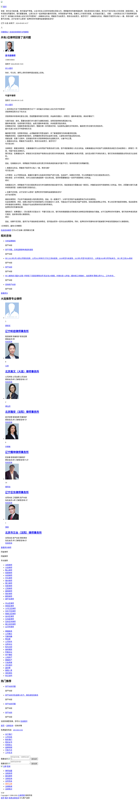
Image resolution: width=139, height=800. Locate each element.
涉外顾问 (8, 665)
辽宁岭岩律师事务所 (17, 331)
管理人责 (8, 670)
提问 (5, 7)
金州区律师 (9, 616)
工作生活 (8, 753)
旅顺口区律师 (10, 614)
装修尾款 (8, 649)
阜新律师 (8, 586)
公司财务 (8, 642)
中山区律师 (9, 603)
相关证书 (8, 742)
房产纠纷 (8, 267)
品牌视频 (8, 747)
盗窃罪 (7, 668)
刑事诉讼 (8, 652)
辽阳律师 (8, 588)
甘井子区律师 (10, 611)
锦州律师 (8, 581)
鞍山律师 (8, 570)
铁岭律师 (8, 594)
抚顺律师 (8, 573)
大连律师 (8, 567)
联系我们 (8, 740)
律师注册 (8, 784)
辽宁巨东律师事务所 (17, 492)
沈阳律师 (8, 565)
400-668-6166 (18, 730)
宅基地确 (8, 636)
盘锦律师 (8, 591)
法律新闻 (8, 786)
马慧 (7, 366)
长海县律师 (9, 619)
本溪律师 (8, 575)
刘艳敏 (7, 447)
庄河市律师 (9, 627)
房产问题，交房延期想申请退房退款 (19, 250)
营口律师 (8, 583)
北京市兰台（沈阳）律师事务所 (23, 532)
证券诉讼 (8, 644)
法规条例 (8, 773)
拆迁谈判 (8, 676)
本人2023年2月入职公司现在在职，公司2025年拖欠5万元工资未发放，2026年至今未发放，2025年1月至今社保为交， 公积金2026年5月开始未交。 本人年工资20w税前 (68, 258)
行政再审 (8, 662)
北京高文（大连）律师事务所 (22, 371)
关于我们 (8, 734)
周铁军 (7, 326)
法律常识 (8, 789)
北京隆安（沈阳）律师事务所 (22, 411)
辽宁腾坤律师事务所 (17, 452)
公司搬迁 (8, 634)
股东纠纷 (8, 647)
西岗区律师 (9, 606)
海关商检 (8, 673)
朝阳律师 (8, 596)
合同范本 (8, 781)
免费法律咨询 (14, 798)
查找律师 (8, 776)
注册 (5, 766)
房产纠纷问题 (10, 686)
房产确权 (8, 655)
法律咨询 (9, 726)
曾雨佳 (7, 487)
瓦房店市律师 (10, 622)
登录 (8, 766)
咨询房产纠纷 (10, 284)
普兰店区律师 (10, 624)
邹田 (7, 527)
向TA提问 (9, 68)
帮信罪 (7, 639)
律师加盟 (8, 771)
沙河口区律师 (10, 608)
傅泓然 (7, 406)
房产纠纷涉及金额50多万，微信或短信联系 (21, 695)
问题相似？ (15, 32)
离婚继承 (8, 631)
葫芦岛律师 (9, 599)
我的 (6, 798)
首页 (2, 726)
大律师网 (21, 795)
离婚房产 (8, 660)
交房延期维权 (10, 241)
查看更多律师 (6, 547)
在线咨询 (8, 342)
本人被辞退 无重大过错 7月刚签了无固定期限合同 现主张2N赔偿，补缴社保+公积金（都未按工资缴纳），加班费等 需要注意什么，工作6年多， (60, 276)
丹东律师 (8, 578)
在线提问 (23, 721)
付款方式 (8, 750)
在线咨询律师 (6, 230)
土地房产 (8, 657)
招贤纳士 (8, 745)
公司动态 (8, 737)
